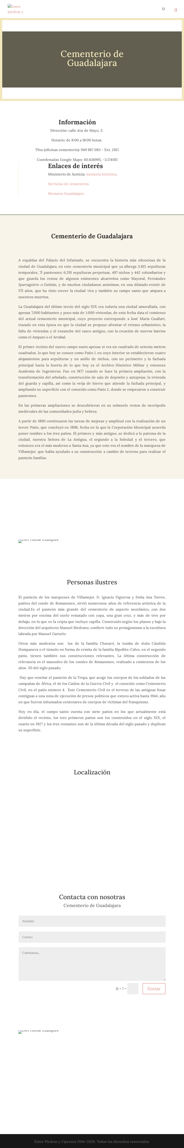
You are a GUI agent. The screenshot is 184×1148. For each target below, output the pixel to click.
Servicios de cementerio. (69, 184)
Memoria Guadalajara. (66, 193)
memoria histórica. (102, 174)
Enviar (154, 988)
